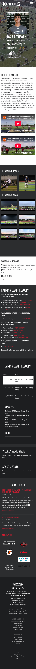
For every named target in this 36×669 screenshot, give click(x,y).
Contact (18, 643)
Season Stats (18, 629)
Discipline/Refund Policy (18, 656)
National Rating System (18, 621)
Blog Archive (8, 535)
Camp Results (18, 625)
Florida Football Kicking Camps (18, 610)
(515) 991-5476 (18, 602)
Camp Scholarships (18, 658)
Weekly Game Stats (18, 627)
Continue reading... (8, 511)
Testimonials (18, 639)
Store (18, 646)
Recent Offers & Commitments (11, 517)
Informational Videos (18, 641)
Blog (18, 645)
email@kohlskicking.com (19, 604)
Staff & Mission (18, 637)
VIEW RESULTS (29, 300)
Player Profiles (18, 623)
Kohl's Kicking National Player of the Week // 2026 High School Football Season (17, 491)
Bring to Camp (18, 654)
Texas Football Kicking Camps (18, 608)
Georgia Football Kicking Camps (18, 611)
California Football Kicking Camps (18, 613)
